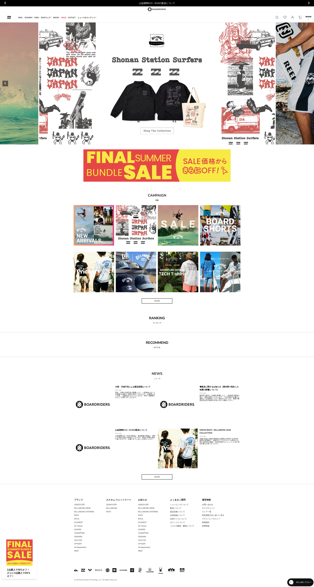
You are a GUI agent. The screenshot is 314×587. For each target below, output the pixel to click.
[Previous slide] (5, 3)
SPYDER (77, 544)
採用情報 (205, 526)
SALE (63, 17)
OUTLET (71, 17)
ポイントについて (177, 522)
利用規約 (205, 522)
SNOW (56, 17)
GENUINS (78, 536)
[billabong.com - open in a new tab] (83, 570)
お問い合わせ (207, 504)
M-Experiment (80, 547)
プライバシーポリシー (211, 519)
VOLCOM (78, 540)
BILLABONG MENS (82, 508)
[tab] (140, 141)
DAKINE (77, 529)
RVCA (76, 519)
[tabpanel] (157, 83)
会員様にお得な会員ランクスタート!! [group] (157, 3)
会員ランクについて (178, 519)
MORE (157, 301)
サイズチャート (208, 508)
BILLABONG (111, 508)
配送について (175, 508)
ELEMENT (78, 522)
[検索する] (277, 17)
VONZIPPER (79, 533)
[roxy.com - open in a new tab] (90, 570)
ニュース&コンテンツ (87, 17)
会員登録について (177, 515)
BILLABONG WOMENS (84, 511)
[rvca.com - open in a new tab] (99, 570)
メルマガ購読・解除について (182, 526)
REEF (76, 551)
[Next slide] (309, 3)
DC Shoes (78, 526)
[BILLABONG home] (9, 17)
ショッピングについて (179, 504)
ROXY (76, 515)
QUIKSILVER (79, 504)
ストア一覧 (206, 511)
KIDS (36, 17)
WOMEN (28, 17)
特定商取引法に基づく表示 (213, 515)
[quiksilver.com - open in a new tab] (76, 570)
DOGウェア (46, 17)
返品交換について (177, 511)
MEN (20, 17)
